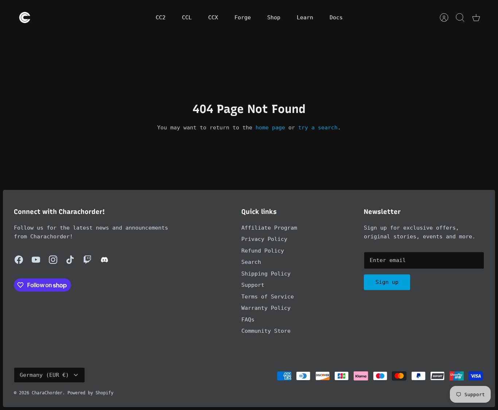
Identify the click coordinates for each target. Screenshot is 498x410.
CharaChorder (47, 392)
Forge (242, 17)
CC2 (161, 17)
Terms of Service (267, 296)
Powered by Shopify (90, 392)
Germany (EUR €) (44, 375)
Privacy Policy (264, 239)
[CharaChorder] (25, 17)
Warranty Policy (266, 308)
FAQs (247, 319)
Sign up (387, 282)
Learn (305, 17)
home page (270, 127)
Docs (336, 17)
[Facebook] (18, 260)
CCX (213, 17)
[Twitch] (87, 260)
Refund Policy (262, 250)
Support (252, 285)
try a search (318, 127)
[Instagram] (53, 260)
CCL (187, 17)
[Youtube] (35, 260)
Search (251, 262)
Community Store (266, 331)
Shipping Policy (266, 273)
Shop (273, 17)
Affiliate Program (269, 227)
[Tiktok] (70, 260)
